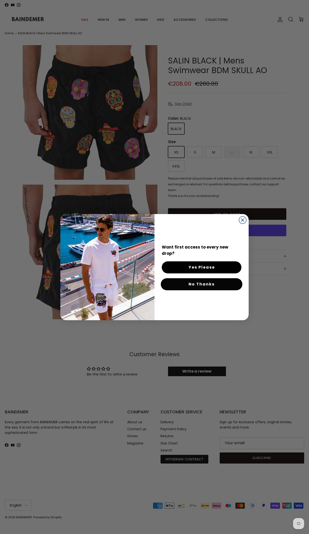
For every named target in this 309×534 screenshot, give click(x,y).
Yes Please (202, 267)
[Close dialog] (242, 220)
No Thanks (202, 284)
